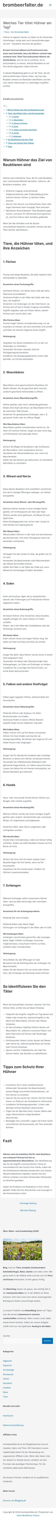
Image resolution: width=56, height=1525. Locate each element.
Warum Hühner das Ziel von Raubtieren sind (25, 110)
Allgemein (7, 1361)
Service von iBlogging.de (14, 1500)
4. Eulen (15, 126)
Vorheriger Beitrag (28, 1203)
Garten (6, 1379)
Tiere (6, 32)
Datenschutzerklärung (13, 1425)
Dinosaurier (8, 1374)
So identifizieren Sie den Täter (20, 139)
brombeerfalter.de (23, 5)
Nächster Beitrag (28, 1210)
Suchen (6, 1336)
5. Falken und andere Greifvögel (24, 130)
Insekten (7, 1388)
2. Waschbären (17, 120)
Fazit (10, 146)
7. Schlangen (16, 136)
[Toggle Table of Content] (5, 106)
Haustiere (7, 1383)
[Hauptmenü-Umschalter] (50, 5)
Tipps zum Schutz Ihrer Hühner (21, 143)
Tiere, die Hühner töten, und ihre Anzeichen (26, 113)
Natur (5, 1392)
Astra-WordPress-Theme (28, 1515)
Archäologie (8, 1370)
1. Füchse (15, 117)
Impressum (8, 1415)
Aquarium (7, 1365)
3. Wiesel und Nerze (20, 123)
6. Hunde (15, 133)
